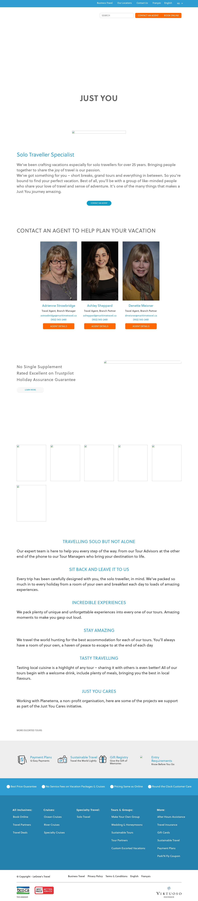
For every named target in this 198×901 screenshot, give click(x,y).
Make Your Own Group (125, 817)
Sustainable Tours (122, 832)
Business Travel (105, 3)
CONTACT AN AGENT (148, 15)
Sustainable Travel (83, 757)
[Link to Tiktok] (36, 3)
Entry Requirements (161, 759)
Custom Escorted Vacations (128, 848)
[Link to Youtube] (24, 3)
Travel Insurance (167, 825)
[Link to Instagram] (30, 3)
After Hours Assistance (171, 817)
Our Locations (124, 3)
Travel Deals (20, 832)
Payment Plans (41, 757)
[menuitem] (105, 3)
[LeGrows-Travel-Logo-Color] (33, 19)
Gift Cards (163, 832)
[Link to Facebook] (17, 3)
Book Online (20, 817)
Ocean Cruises (53, 817)
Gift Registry (119, 757)
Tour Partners (119, 840)
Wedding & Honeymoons (127, 825)
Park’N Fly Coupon (168, 856)
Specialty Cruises (54, 832)
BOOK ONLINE (171, 15)
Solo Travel (83, 817)
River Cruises (52, 825)
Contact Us (142, 3)
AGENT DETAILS (58, 326)
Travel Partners (22, 825)
